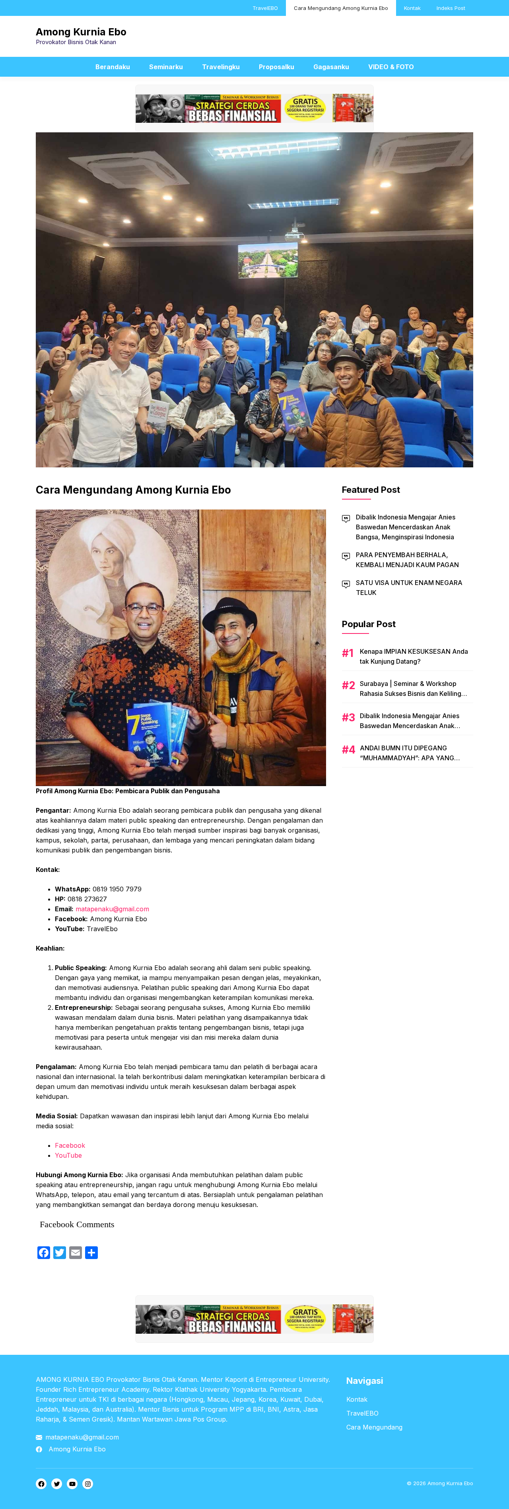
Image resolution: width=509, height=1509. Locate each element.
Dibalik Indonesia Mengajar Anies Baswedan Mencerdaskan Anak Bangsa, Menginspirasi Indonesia (405, 527)
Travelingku (221, 67)
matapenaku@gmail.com (82, 1437)
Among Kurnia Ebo (81, 32)
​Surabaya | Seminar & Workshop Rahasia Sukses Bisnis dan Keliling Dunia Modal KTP (410, 693)
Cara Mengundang (374, 1427)
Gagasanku (331, 67)
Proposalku (276, 67)
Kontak (412, 8)
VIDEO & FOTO (391, 67)
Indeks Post (451, 8)
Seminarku (166, 67)
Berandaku (112, 67)
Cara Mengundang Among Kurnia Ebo (341, 8)
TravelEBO (265, 8)
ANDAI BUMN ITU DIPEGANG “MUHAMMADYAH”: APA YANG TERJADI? (407, 758)
